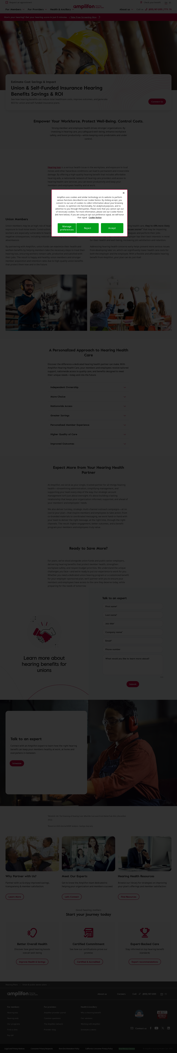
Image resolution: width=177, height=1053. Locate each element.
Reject (87, 228)
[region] (89, 213)
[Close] (124, 193)
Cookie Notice (95, 217)
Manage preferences (67, 228)
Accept (112, 228)
